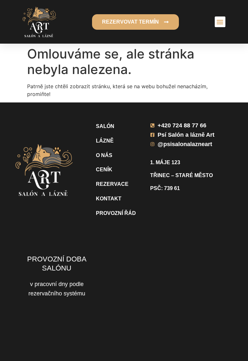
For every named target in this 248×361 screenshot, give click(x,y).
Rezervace (112, 184)
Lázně (105, 140)
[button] (220, 21)
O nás (104, 155)
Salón (105, 126)
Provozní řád (116, 213)
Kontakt (108, 198)
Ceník (104, 169)
